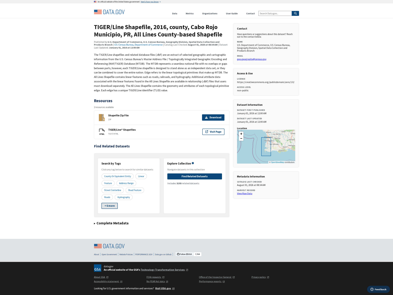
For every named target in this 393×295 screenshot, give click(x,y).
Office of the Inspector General (215, 277)
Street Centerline (112, 190)
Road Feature (134, 190)
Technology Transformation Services (163, 269)
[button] (241, 134)
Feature (108, 183)
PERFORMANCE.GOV (143, 254)
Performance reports (210, 281)
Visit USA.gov (163, 288)
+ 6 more (110, 205)
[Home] (109, 12)
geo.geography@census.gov (251, 59)
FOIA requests (153, 277)
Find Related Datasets (195, 176)
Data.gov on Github (163, 254)
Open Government (109, 254)
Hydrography (123, 197)
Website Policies (126, 254)
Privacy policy (258, 277)
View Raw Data (244, 193)
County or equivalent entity (117, 176)
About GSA (99, 277)
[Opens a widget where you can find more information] (378, 289)
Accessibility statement (106, 281)
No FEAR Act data (155, 281)
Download (215, 117)
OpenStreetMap (277, 162)
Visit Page (215, 131)
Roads (107, 197)
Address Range (126, 183)
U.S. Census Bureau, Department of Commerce (138, 44)
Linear (141, 176)
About (96, 254)
